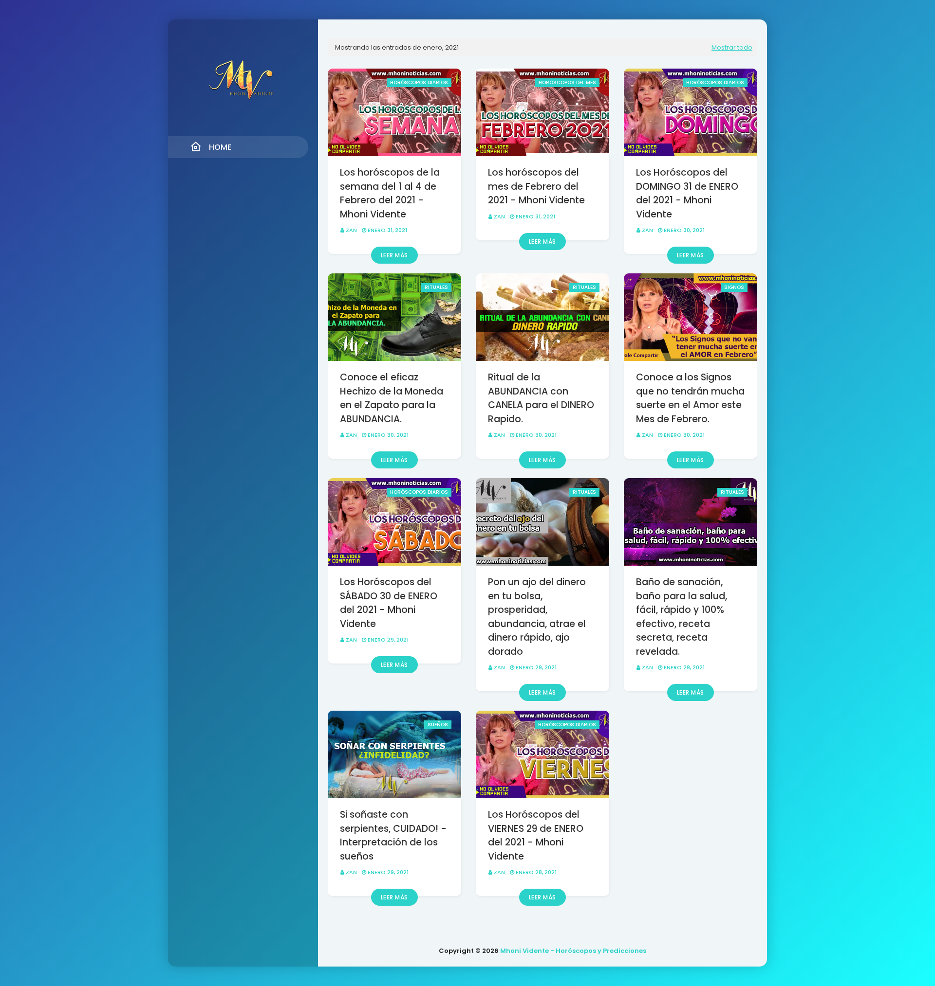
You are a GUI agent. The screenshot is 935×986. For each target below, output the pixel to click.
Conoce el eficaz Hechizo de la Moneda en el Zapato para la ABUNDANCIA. (391, 398)
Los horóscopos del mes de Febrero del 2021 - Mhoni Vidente (536, 186)
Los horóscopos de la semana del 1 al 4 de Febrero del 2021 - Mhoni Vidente (390, 193)
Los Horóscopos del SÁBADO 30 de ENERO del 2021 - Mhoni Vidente (388, 602)
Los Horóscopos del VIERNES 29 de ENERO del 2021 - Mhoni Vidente (535, 835)
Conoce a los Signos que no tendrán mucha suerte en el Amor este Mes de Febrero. (690, 398)
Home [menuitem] (220, 147)
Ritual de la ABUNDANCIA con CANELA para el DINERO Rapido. (541, 398)
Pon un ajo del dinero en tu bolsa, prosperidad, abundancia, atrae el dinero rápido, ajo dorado (537, 616)
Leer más (394, 255)
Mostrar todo (731, 47)
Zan (351, 230)
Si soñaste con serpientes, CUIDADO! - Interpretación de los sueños (393, 835)
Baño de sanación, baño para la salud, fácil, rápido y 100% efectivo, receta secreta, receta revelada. (681, 616)
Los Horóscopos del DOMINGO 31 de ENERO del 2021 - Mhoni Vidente (687, 193)
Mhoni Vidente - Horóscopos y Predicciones (573, 950)
